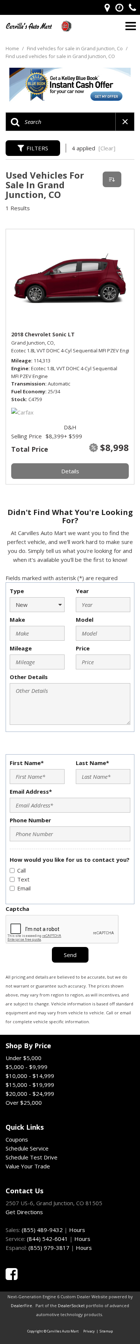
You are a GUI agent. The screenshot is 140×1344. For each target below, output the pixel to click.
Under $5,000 (23, 1058)
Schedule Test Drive (31, 1157)
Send (70, 955)
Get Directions (24, 1212)
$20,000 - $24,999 (30, 1093)
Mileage (21, 648)
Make (17, 619)
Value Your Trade (28, 1166)
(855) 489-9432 (42, 1229)
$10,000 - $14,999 (30, 1075)
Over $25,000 (24, 1102)
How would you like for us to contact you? (70, 859)
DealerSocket (71, 1305)
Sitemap (106, 1331)
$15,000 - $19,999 (30, 1084)
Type (17, 591)
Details (70, 471)
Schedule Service (27, 1148)
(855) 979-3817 (48, 1247)
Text (23, 879)
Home (13, 48)
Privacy (89, 1331)
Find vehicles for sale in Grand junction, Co (75, 48)
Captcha (17, 908)
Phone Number (30, 820)
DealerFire (21, 1305)
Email (24, 888)
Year (82, 591)
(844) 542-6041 (47, 1238)
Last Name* (92, 763)
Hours (77, 1229)
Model (84, 619)
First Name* (27, 763)
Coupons (17, 1139)
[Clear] (107, 148)
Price (83, 648)
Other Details (29, 677)
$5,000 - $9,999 (26, 1067)
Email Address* (31, 791)
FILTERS (37, 148)
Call (21, 870)
